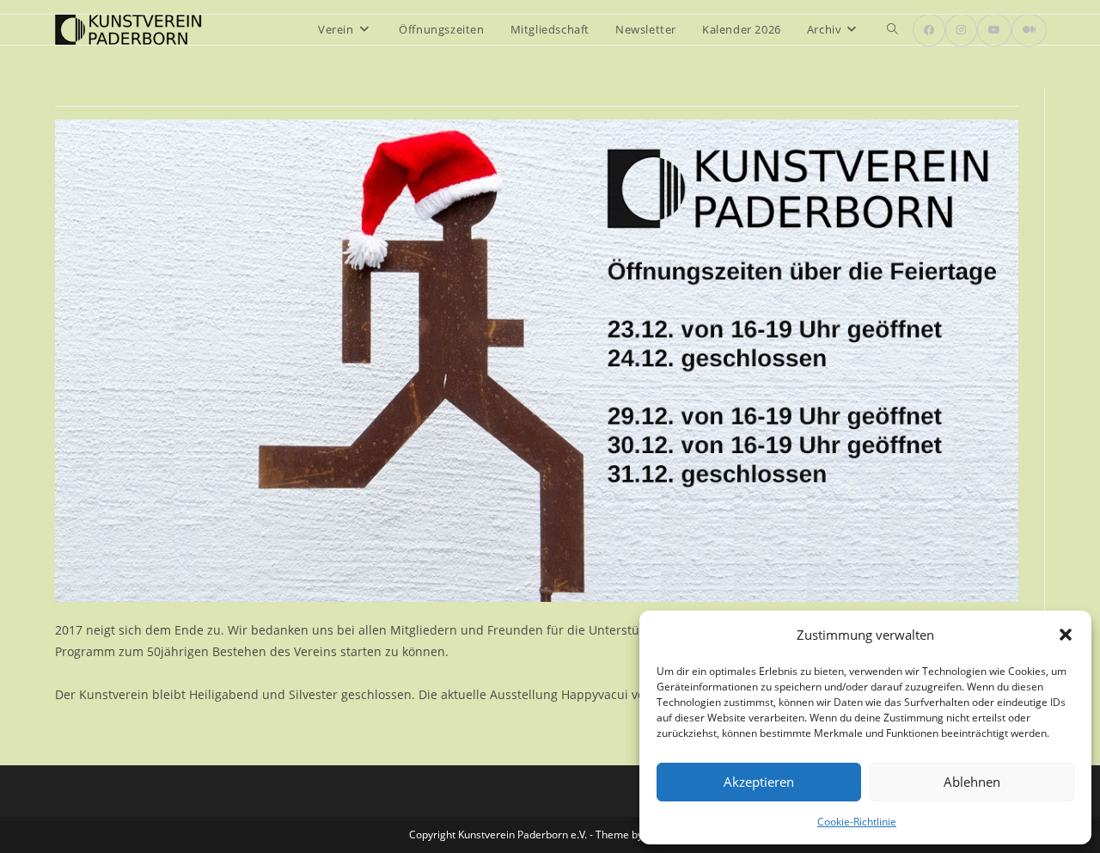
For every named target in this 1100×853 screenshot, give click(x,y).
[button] (1065, 634)
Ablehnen (972, 781)
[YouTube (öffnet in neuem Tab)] (994, 30)
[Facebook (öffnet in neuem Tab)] (929, 30)
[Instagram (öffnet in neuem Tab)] (961, 30)
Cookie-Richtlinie (856, 821)
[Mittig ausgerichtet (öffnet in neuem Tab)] (1029, 30)
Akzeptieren (759, 781)
